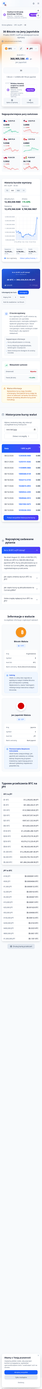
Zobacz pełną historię (27, 258)
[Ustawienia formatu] (38, 11)
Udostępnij (23, 292)
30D (12, 190)
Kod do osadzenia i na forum (13, 302)
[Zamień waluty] (21, 48)
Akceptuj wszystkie (21, 1372)
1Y (23, 190)
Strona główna (7, 25)
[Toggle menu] (38, 3)
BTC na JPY (18, 25)
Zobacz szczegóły (20, 436)
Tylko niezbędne (21, 1377)
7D (7, 190)
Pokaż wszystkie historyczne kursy (21, 517)
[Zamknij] (38, 1355)
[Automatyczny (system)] (38, 15)
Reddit (22, 297)
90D (18, 190)
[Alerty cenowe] (34, 3)
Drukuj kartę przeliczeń (22, 946)
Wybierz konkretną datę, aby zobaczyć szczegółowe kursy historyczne (18, 423)
